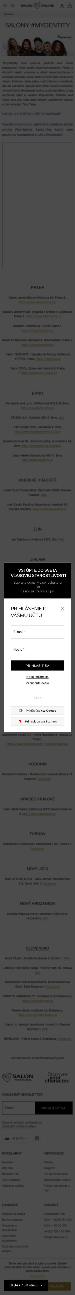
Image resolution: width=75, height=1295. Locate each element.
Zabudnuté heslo (37, 683)
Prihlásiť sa (37, 665)
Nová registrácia (37, 677)
